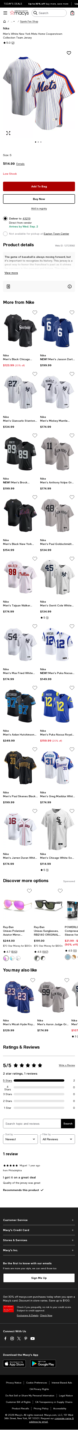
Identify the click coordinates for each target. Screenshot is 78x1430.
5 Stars (7, 1080)
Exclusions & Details (27, 1315)
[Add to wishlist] (69, 53)
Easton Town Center (56, 233)
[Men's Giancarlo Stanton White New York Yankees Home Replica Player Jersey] (20, 392)
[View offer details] (39, 286)
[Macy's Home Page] (19, 13)
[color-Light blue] (68, 957)
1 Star (7, 1107)
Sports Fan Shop (29, 21)
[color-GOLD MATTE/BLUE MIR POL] (12, 958)
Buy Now (39, 198)
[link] (20, 360)
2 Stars (7, 1100)
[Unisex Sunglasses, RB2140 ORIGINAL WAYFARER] (48, 906)
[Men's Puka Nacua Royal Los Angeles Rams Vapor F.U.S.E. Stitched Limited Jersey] (57, 706)
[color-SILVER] (18, 958)
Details (20, 163)
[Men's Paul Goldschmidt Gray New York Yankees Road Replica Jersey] (57, 515)
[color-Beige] (74, 957)
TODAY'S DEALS (13, 3)
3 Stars (7, 1094)
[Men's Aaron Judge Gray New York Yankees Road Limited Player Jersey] (53, 997)
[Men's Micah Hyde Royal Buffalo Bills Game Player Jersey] (19, 997)
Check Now (46, 1315)
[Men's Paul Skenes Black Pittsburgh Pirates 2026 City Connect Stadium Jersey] (20, 767)
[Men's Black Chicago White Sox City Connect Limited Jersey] (20, 330)
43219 (26, 218)
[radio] (6, 958)
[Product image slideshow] (39, 98)
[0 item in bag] (72, 13)
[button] (13, 21)
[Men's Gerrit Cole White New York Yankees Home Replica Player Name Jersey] (57, 577)
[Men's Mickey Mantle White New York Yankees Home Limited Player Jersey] (57, 392)
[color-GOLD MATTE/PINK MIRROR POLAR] (6, 958)
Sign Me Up (39, 1277)
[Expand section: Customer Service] (39, 1220)
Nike (6, 28)
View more (11, 272)
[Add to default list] (35, 312)
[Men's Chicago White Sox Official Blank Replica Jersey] (57, 829)
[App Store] (14, 1363)
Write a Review (67, 1065)
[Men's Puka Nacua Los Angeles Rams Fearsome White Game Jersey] (57, 644)
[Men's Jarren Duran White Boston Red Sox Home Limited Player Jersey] (20, 829)
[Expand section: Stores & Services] (39, 1240)
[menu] (5, 13)
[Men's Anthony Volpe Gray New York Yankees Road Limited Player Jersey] (57, 453)
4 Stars (7, 1087)
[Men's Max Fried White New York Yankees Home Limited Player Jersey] (20, 644)
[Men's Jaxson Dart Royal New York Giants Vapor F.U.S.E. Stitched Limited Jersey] (57, 330)
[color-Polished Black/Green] (37, 958)
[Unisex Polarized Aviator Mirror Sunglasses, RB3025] (17, 906)
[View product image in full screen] (8, 133)
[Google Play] (43, 1363)
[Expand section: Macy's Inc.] (39, 1250)
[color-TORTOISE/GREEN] (43, 958)
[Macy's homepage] (4, 21)
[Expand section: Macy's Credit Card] (39, 1230)
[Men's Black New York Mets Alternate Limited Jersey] (20, 515)
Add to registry (39, 208)
